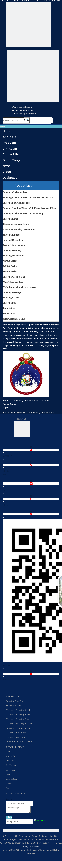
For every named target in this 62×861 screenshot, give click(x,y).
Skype (6, 505)
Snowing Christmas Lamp (18, 728)
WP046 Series (10, 266)
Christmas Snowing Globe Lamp (19, 229)
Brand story (11, 779)
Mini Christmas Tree (13, 282)
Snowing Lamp (10, 219)
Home (7, 131)
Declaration (11, 177)
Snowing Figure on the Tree (16, 203)
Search (27, 120)
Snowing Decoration (13, 240)
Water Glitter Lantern (14, 245)
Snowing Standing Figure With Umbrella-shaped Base (29, 208)
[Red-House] (28, 25)
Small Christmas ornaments (19, 741)
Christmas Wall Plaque (17, 733)
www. (19, 107)
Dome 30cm (9, 308)
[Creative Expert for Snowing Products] (33, 77)
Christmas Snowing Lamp (16, 224)
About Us (9, 137)
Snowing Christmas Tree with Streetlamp (23, 213)
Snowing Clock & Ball (14, 277)
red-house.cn (27, 107)
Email (5, 490)
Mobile (6, 471)
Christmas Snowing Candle (19, 710)
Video (7, 171)
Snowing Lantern (11, 234)
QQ (4, 680)
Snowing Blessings (12, 292)
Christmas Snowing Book (18, 715)
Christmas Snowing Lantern (19, 724)
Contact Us (11, 154)
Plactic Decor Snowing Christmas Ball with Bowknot (26, 400)
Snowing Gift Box (14, 701)
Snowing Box (9, 303)
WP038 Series (10, 261)
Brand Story (11, 160)
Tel (4, 474)
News (7, 166)
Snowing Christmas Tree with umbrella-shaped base (28, 197)
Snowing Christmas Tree (15, 192)
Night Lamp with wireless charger (19, 287)
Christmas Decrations (16, 737)
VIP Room (10, 148)
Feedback (10, 770)
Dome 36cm (9, 313)
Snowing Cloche (11, 297)
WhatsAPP (8, 456)
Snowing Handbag (12, 250)
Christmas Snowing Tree (17, 719)
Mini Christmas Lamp (14, 319)
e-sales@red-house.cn (27, 114)
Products (9, 142)
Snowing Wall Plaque (13, 255)
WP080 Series (10, 271)
